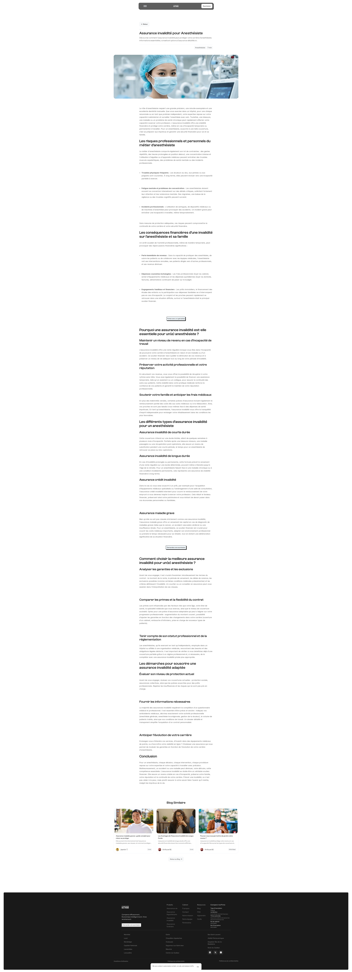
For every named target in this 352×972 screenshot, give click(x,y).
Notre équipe (187, 919)
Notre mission (187, 916)
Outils (199, 919)
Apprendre (201, 916)
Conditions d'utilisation (121, 961)
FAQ (198, 912)
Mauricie (169, 949)
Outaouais (169, 942)
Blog (199, 908)
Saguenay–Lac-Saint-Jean (175, 945)
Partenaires (186, 923)
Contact (185, 912)
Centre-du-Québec (172, 953)
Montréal (127, 934)
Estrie (168, 934)
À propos (185, 908)
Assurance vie (172, 908)
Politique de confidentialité (176, 961)
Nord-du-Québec (214, 948)
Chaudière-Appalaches (174, 938)
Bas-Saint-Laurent (214, 934)
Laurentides (128, 949)
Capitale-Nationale (130, 945)
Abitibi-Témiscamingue (216, 938)
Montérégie (128, 942)
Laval (126, 938)
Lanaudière (128, 953)
